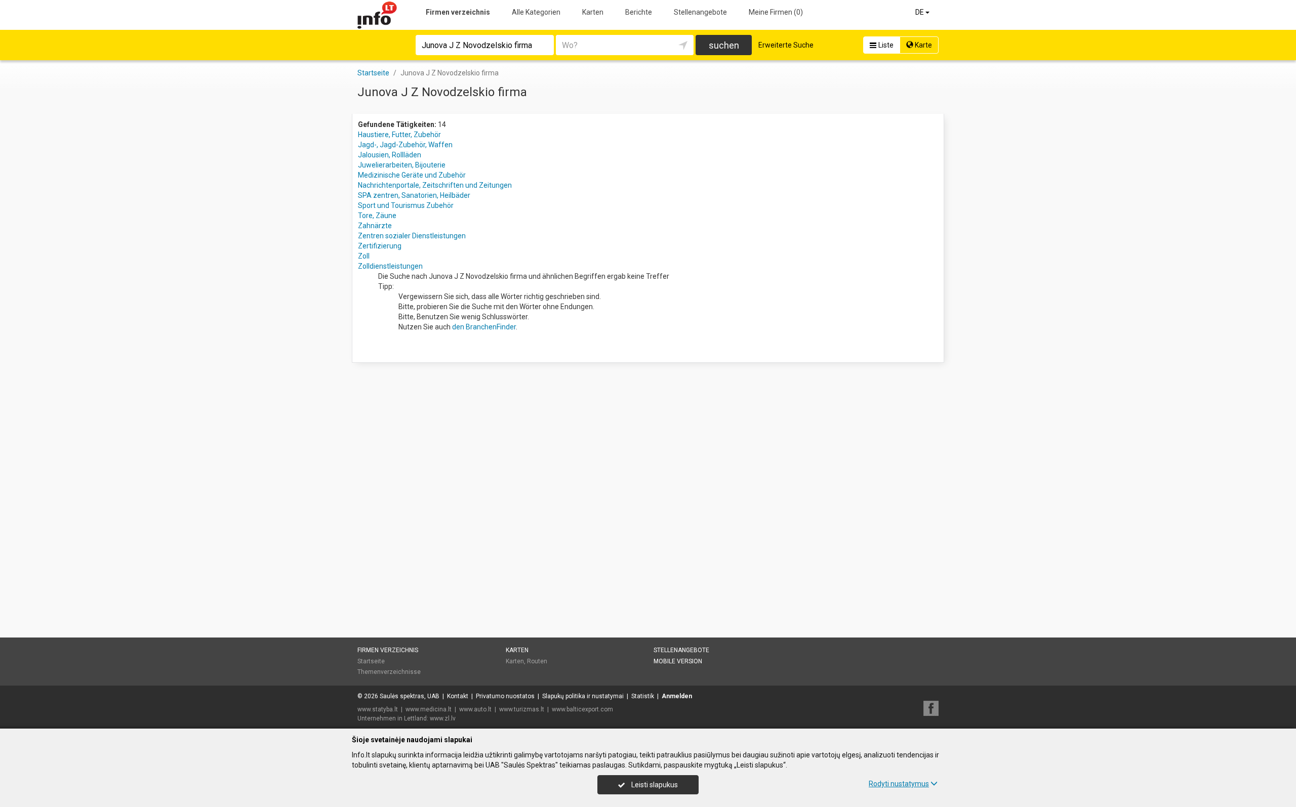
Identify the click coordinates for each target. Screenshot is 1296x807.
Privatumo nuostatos (505, 696)
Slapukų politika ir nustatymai (583, 696)
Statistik (642, 696)
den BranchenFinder (484, 327)
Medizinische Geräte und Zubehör (412, 175)
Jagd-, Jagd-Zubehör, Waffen (405, 145)
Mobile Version (678, 661)
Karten (592, 12)
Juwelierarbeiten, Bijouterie (402, 165)
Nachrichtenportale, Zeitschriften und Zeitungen (435, 185)
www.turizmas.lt (521, 709)
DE (920, 12)
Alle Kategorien (536, 12)
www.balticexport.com (582, 709)
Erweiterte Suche (786, 45)
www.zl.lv (443, 718)
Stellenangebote (700, 12)
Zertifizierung (379, 246)
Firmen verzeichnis (458, 12)
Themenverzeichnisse (389, 671)
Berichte (638, 12)
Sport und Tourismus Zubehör (406, 205)
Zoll (364, 256)
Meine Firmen (776, 12)
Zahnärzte (375, 226)
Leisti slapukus (654, 785)
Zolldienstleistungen (390, 266)
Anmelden (677, 696)
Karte (922, 45)
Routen (537, 661)
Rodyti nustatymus (899, 784)
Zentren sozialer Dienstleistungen (412, 236)
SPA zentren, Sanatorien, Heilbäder (414, 195)
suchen (724, 45)
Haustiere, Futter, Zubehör (399, 135)
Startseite (371, 661)
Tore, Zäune (377, 215)
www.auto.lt (475, 709)
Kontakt (457, 696)
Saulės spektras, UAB (409, 696)
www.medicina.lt (429, 709)
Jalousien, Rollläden (389, 155)
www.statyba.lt (377, 709)
